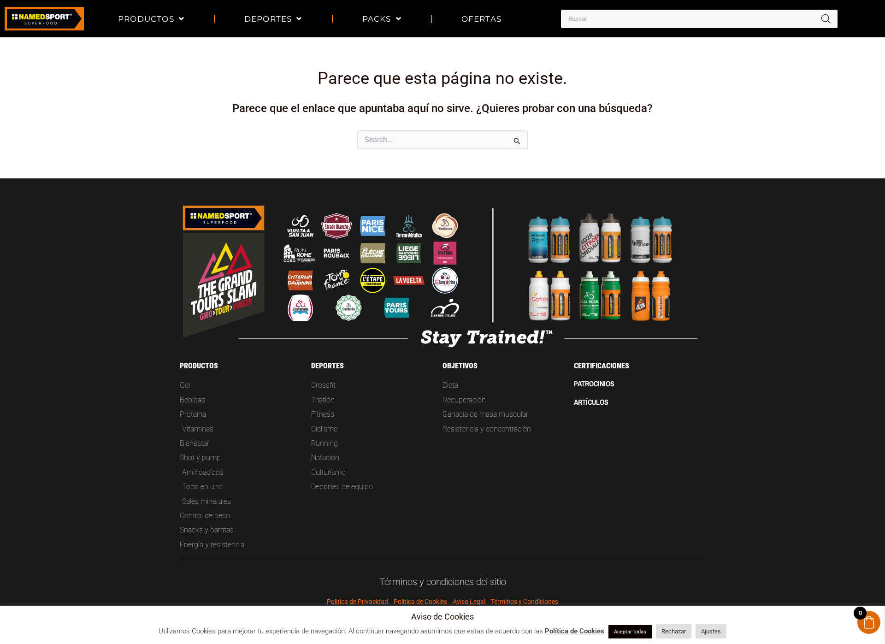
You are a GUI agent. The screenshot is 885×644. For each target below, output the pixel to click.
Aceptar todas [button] (630, 632)
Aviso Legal (469, 601)
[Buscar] (826, 19)
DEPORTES (268, 19)
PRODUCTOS (146, 19)
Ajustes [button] (711, 631)
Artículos (591, 402)
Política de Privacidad (357, 601)
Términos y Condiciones (524, 601)
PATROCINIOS (594, 383)
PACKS (376, 19)
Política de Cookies (420, 601)
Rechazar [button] (673, 631)
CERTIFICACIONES (601, 365)
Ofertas (481, 19)
